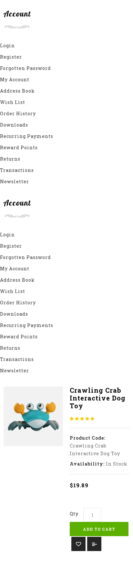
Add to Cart (99, 529)
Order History (18, 113)
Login (7, 45)
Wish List (12, 102)
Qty (74, 514)
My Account (14, 79)
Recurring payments (26, 136)
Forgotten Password (25, 68)
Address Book (17, 91)
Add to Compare (94, 544)
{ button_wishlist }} (78, 544)
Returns (10, 159)
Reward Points (19, 147)
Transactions (17, 170)
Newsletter (14, 181)
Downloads (14, 125)
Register (11, 57)
